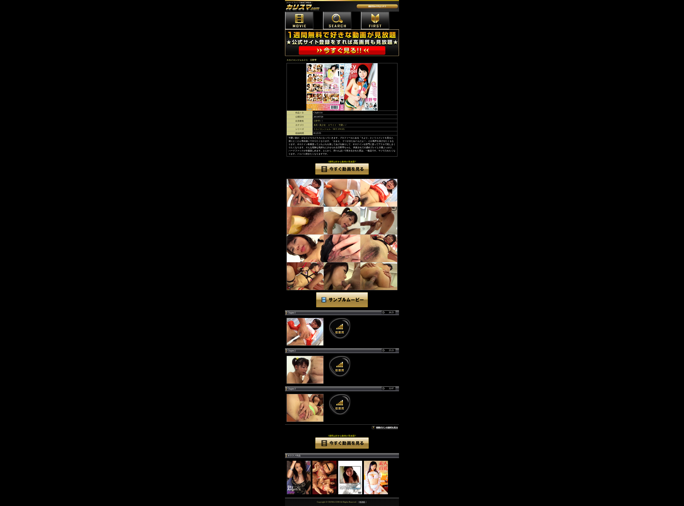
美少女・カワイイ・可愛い (332, 125)
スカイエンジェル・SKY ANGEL (329, 129)
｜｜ (362, 502)
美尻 (316, 125)
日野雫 (317, 121)
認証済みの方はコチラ (377, 6)
